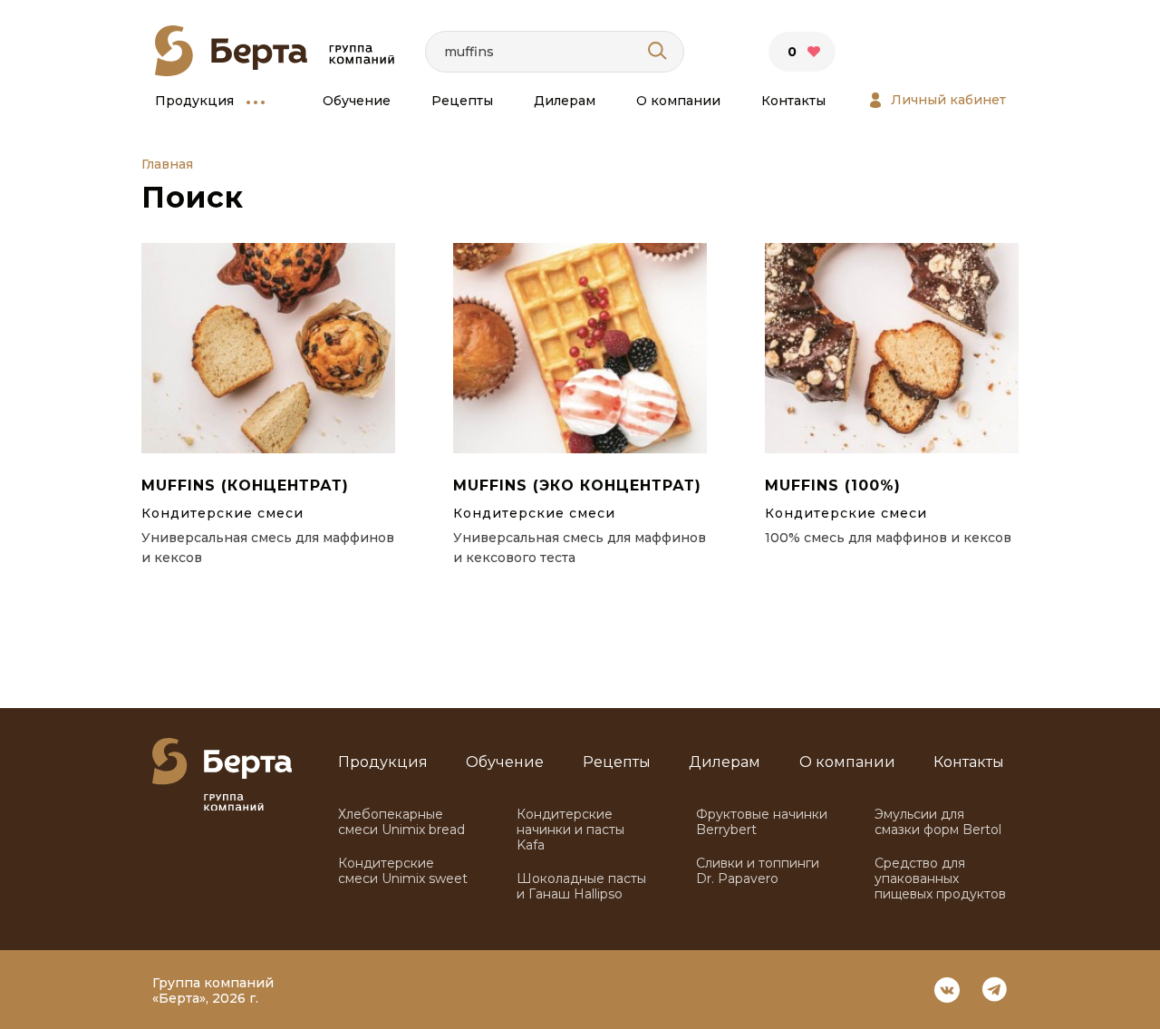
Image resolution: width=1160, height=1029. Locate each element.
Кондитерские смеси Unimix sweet (403, 871)
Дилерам (564, 101)
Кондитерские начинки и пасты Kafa (570, 830)
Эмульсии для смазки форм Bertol (938, 822)
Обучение (357, 101)
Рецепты (462, 101)
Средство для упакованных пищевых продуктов (940, 879)
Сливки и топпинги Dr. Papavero (757, 871)
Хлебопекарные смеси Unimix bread (401, 822)
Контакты (793, 101)
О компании (678, 101)
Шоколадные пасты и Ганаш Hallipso (581, 886)
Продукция (194, 101)
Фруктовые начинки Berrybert (761, 822)
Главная (167, 164)
